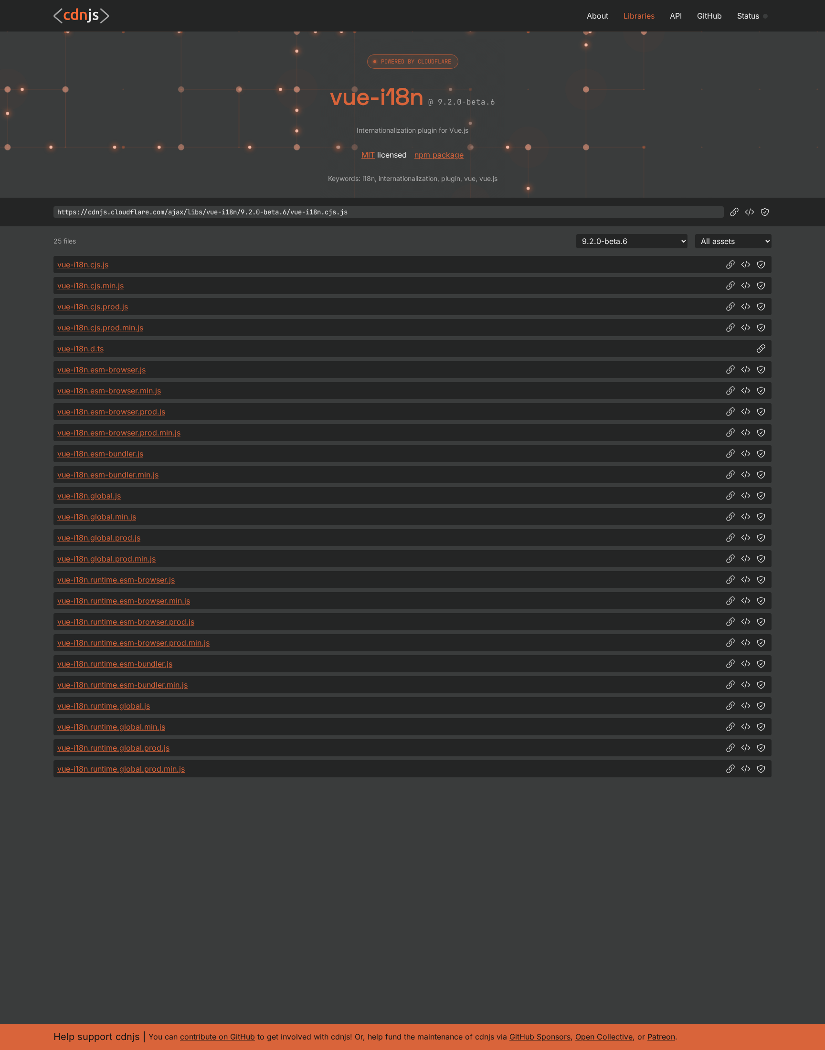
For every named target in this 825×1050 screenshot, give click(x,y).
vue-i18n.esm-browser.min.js (109, 390)
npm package (439, 154)
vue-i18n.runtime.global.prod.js (113, 747)
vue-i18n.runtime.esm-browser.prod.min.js (133, 642)
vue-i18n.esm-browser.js (101, 369)
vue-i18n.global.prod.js (98, 537)
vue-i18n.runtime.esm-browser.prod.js (125, 621)
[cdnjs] (81, 15)
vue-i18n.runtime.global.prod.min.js (121, 768)
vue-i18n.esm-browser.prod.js (111, 411)
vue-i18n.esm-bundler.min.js (108, 474)
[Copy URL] (734, 212)
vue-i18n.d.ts (80, 348)
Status (748, 16)
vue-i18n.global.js (89, 495)
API (676, 16)
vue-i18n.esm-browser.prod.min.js (118, 432)
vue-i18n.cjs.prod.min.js (100, 327)
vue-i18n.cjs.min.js (90, 285)
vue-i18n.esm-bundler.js (100, 453)
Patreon (661, 1036)
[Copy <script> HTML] (749, 212)
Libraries (639, 16)
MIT (368, 154)
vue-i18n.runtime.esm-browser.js (116, 579)
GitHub (709, 16)
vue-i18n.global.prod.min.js (106, 558)
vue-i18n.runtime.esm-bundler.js (114, 663)
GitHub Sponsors (540, 1036)
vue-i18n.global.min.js (96, 516)
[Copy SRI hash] (765, 212)
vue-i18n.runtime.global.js (103, 705)
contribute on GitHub (217, 1036)
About (597, 16)
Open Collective (604, 1036)
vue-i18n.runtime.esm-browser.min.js (123, 600)
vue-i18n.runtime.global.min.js (111, 726)
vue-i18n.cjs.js (82, 264)
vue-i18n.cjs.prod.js (92, 306)
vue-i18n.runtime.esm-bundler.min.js (122, 684)
